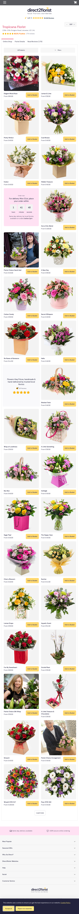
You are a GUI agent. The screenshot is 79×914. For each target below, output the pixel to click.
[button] (4, 2)
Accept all (8, 908)
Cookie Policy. (66, 903)
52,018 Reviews (49, 18)
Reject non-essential (25, 908)
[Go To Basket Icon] (75, 2)
